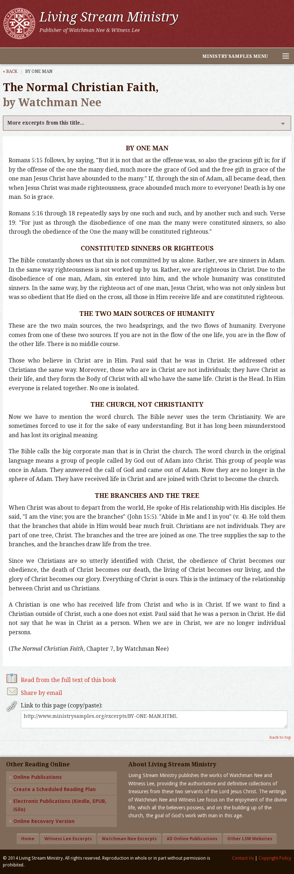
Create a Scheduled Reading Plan (54, 789)
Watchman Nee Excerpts (129, 838)
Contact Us (243, 858)
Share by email (41, 693)
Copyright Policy (275, 858)
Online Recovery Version (44, 821)
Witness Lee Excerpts (68, 838)
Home (27, 838)
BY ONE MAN (38, 71)
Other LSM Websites (249, 838)
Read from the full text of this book (68, 680)
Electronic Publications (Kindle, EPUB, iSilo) (59, 805)
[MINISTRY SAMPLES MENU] (282, 56)
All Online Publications (192, 838)
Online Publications (37, 777)
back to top (280, 737)
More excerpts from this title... (45, 123)
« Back (10, 71)
